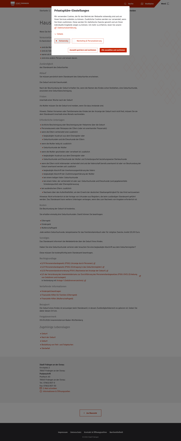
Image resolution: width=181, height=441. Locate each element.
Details (60, 34)
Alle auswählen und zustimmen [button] (113, 50)
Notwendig (63, 41)
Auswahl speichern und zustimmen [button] (83, 50)
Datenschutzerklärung (67, 28)
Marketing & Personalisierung (89, 41)
